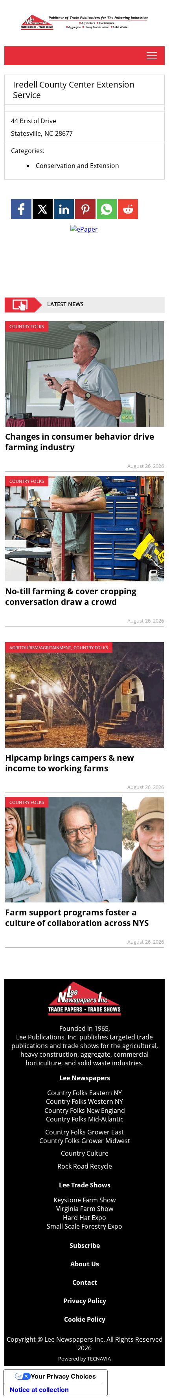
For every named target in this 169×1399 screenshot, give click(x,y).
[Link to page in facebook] (21, 209)
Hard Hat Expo (84, 1217)
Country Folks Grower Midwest (84, 1140)
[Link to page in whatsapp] (107, 209)
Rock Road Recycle (84, 1166)
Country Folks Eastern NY (84, 1093)
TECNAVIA (99, 1358)
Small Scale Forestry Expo (84, 1226)
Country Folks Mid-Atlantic (84, 1119)
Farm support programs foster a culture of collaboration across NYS (77, 917)
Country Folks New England (84, 1110)
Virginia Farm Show (84, 1208)
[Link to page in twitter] (43, 209)
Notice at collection (39, 1390)
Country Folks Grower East (84, 1132)
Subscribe (85, 1245)
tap (151, 55)
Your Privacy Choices (63, 1376)
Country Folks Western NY (84, 1101)
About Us (84, 1264)
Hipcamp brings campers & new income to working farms (69, 763)
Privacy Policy (84, 1301)
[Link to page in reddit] (128, 209)
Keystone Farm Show (84, 1200)
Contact (84, 1282)
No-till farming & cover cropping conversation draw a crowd (70, 596)
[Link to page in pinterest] (85, 209)
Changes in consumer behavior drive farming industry (79, 442)
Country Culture (84, 1153)
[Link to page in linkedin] (64, 209)
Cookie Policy (84, 1319)
